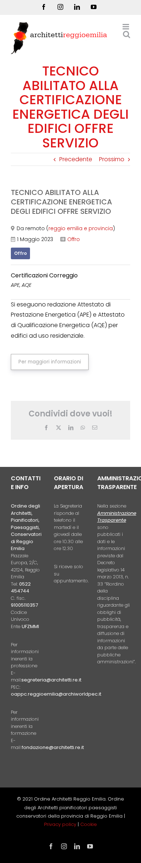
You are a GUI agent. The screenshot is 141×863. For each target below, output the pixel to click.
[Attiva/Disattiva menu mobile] (126, 26)
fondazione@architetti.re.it (53, 747)
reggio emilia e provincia (80, 228)
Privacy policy (61, 824)
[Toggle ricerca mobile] (126, 34)
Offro (73, 239)
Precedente (75, 159)
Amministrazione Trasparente (116, 517)
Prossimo (111, 159)
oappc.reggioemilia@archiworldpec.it (56, 694)
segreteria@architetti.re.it (51, 679)
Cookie (88, 824)
